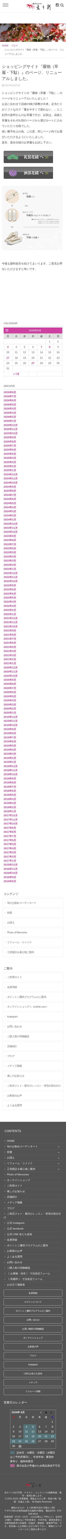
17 (7, 357)
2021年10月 (11, 626)
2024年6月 (10, 499)
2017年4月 (10, 848)
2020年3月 (10, 704)
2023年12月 (11, 523)
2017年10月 (11, 823)
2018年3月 (10, 803)
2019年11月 (11, 720)
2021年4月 (10, 651)
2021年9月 (10, 630)
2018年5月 (10, 794)
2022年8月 (10, 589)
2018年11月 (11, 770)
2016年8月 (10, 881)
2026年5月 (10, 404)
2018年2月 (10, 807)
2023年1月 (10, 568)
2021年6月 (10, 642)
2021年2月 (10, 659)
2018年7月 (10, 786)
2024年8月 (10, 490)
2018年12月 (11, 766)
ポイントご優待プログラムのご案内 (33, 1311)
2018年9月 (10, 778)
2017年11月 (11, 819)
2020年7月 (10, 688)
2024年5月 (10, 503)
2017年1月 (10, 860)
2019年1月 (10, 762)
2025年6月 (10, 449)
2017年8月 (10, 831)
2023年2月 (10, 564)
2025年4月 (10, 457)
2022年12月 (11, 573)
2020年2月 (10, 708)
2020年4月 (10, 700)
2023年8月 (10, 540)
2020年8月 (10, 683)
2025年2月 (10, 466)
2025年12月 (11, 425)
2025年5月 (10, 453)
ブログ (14, 45)
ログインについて (33, 1302)
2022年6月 (10, 593)
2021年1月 (10, 663)
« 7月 (16, 373)
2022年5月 (10, 597)
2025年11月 (11, 429)
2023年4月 (10, 556)
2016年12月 (11, 864)
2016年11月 (11, 868)
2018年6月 (10, 790)
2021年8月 (10, 634)
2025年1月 (10, 470)
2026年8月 (10, 392)
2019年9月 (10, 729)
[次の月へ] (52, 1412)
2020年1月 (10, 712)
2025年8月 (10, 441)
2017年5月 (10, 844)
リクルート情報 (33, 1391)
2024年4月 (10, 507)
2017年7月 (10, 836)
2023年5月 (10, 552)
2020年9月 (10, 679)
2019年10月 (11, 725)
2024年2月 (10, 515)
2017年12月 (11, 815)
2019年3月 (10, 753)
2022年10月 (11, 581)
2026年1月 (10, 420)
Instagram (33, 1364)
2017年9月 (10, 827)
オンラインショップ (33, 1338)
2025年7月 (10, 445)
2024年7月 (10, 494)
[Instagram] (56, 5)
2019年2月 (10, 757)
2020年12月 (11, 667)
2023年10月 (11, 531)
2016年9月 (10, 877)
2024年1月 (10, 519)
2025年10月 (11, 433)
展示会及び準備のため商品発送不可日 (38, 1465)
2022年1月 (10, 614)
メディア (33, 1382)
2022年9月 (10, 585)
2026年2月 (10, 416)
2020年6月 (10, 692)
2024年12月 (11, 474)
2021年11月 (11, 622)
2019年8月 (10, 733)
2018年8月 (10, 782)
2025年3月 (10, 462)
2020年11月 (11, 671)
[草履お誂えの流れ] (33, 219)
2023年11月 (11, 527)
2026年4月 (10, 408)
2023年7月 (10, 544)
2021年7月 (10, 638)
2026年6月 (10, 400)
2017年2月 (10, 856)
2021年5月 (10, 647)
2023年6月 (10, 548)
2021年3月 (10, 655)
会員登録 (33, 1293)
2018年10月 (11, 774)
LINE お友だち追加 (33, 1373)
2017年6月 (10, 840)
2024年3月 (10, 511)
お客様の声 (33, 1346)
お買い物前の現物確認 (33, 1329)
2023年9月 (10, 536)
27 (33, 363)
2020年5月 (10, 696)
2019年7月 (10, 737)
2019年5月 (10, 745)
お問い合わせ (33, 1320)
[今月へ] (46, 1412)
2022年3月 (10, 605)
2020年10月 (11, 675)
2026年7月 (10, 396)
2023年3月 (10, 560)
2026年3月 (10, 412)
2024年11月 (11, 478)
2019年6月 (10, 741)
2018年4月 (10, 799)
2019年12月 (11, 716)
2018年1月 (10, 811)
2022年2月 (10, 609)
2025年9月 (10, 437)
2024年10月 (11, 482)
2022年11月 (11, 577)
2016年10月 (11, 872)
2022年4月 (10, 601)
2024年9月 (10, 486)
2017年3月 (10, 852)
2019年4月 (10, 749)
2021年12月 (11, 618)
